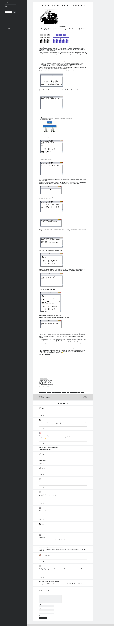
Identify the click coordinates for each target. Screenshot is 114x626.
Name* (40, 604)
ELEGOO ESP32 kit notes (8, 21)
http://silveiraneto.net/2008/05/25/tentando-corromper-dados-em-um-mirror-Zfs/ (53, 583)
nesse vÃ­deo (65, 233)
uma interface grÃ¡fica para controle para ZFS (52, 67)
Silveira (43, 468)
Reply (43, 415)
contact (6, 6)
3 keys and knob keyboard (8, 35)
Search (14, 12)
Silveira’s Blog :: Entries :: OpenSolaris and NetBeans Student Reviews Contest (51, 547)
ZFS (69, 46)
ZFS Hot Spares (42, 383)
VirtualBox (75, 64)
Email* (40, 608)
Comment (40, 594)
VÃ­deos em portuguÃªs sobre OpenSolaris (46, 384)
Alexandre (43, 534)
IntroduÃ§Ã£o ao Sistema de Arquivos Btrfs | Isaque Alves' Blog (49, 581)
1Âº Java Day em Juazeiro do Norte (44, 397)
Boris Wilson (85, 397)
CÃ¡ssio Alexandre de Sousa (46, 555)
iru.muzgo (43, 454)
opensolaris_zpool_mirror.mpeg (50, 373)
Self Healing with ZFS (43, 378)
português (45, 389)
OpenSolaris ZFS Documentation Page (46, 380)
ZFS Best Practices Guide (44, 379)
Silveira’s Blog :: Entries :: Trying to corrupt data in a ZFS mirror (48, 447)
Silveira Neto (10, 2)
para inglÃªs (46, 386)
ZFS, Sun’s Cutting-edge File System (45, 382)
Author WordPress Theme (66, 625)
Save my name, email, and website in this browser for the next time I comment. (52, 615)
